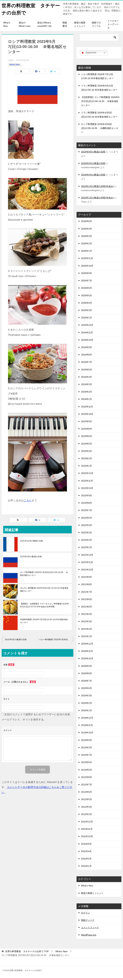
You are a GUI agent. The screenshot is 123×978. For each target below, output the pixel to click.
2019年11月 (87, 725)
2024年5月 (86, 369)
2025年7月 (86, 280)
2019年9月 (86, 740)
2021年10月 (87, 569)
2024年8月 (86, 354)
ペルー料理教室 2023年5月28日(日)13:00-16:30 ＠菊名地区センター (56, 639)
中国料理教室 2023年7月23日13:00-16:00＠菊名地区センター (44, 621)
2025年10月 (87, 266)
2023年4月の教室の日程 (31, 556)
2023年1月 (86, 466)
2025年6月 (86, 288)
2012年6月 (86, 792)
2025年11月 (87, 258)
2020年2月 (86, 703)
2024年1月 (86, 399)
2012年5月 (86, 799)
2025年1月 (86, 317)
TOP (27, 951)
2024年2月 (86, 391)
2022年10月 (87, 488)
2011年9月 (86, 844)
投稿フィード (87, 920)
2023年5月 (86, 443)
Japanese (90, 52)
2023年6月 (86, 436)
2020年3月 (86, 695)
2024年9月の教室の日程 (93, 151)
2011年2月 (86, 858)
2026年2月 (86, 243)
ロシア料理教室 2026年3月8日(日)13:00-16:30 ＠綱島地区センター (99, 128)
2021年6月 (86, 599)
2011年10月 (87, 836)
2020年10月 (87, 658)
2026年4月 (86, 228)
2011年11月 (87, 829)
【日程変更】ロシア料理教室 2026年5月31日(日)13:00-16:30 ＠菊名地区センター (100, 101)
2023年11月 (87, 406)
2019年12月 (87, 718)
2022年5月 (86, 518)
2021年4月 (86, 614)
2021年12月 (87, 555)
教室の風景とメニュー (79, 24)
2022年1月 (86, 547)
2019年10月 (87, 732)
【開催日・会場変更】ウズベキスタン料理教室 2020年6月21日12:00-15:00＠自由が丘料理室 (44, 605)
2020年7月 (86, 680)
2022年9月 (86, 495)
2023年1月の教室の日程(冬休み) (97, 186)
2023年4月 (86, 451)
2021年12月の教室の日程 (31, 541)
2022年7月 (86, 510)
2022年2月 (86, 540)
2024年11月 (87, 332)
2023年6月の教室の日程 (16, 639)
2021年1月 (86, 636)
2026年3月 (86, 236)
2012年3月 (86, 807)
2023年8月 (86, 428)
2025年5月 (86, 295)
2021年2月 (86, 629)
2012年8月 (86, 777)
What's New (14, 65)
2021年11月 (87, 562)
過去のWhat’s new (24, 24)
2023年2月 (86, 458)
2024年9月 (86, 347)
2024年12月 (87, 325)
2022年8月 (86, 503)
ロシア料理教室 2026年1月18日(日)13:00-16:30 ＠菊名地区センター (44, 573)
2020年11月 (87, 651)
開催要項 (64, 24)
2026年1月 (86, 251)
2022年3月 (86, 532)
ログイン (85, 912)
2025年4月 (86, 303)
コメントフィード (90, 927)
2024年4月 (86, 377)
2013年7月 (86, 755)
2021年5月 (86, 606)
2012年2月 (86, 814)
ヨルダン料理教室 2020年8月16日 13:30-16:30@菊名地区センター (44, 589)
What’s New (6, 24)
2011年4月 (86, 851)
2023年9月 (86, 421)
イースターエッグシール (113, 24)
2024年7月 (86, 362)
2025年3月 (86, 310)
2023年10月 (87, 414)
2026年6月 (86, 221)
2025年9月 (86, 273)
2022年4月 (86, 525)
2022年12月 (87, 473)
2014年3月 (86, 747)
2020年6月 (86, 688)
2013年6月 (86, 762)
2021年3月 (86, 621)
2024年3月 (86, 384)
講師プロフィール (96, 24)
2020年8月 (86, 673)
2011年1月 (86, 866)
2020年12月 (87, 643)
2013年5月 (86, 770)
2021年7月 (86, 592)
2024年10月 (87, 340)
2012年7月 (86, 784)
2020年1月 (86, 710)
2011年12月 (87, 821)
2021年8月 (86, 584)
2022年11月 (87, 480)
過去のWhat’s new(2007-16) (44, 24)
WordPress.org (88, 935)
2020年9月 (86, 666)
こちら (28, 500)
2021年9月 (86, 577)
